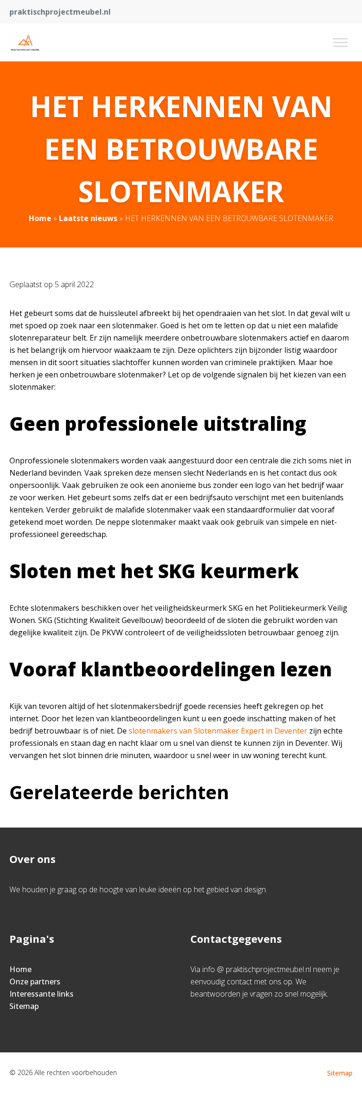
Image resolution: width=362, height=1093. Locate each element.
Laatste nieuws (88, 218)
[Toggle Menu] (340, 42)
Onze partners (34, 981)
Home (40, 218)
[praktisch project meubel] (25, 42)
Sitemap (24, 1006)
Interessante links (41, 994)
